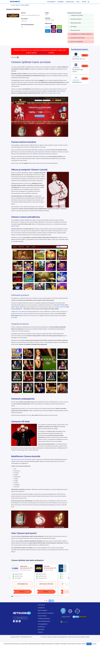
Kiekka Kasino (23, 566)
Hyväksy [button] (89, 644)
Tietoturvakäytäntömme (44, 621)
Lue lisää (94, 644)
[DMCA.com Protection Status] (79, 617)
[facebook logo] (14, 621)
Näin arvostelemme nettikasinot (46, 613)
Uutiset (84, 2)
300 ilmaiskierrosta (22, 584)
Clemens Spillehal (25, 5)
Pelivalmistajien (15, 229)
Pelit (78, 2)
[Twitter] (52, 601)
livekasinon (39, 334)
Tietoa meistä (41, 605)
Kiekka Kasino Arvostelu (25, 570)
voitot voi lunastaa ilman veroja (52, 93)
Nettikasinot (51, 2)
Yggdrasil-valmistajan (38, 154)
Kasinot (18, 5)
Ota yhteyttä (41, 608)
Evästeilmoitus (41, 627)
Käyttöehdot (41, 629)
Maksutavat (70, 2)
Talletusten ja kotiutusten (17, 459)
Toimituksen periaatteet (44, 619)
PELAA (84, 55)
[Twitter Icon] (20, 621)
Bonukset (61, 2)
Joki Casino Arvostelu (48, 570)
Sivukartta (40, 632)
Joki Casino (47, 566)
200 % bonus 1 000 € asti (46, 584)
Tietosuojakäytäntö (43, 624)
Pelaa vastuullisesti (42, 610)
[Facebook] (50, 601)
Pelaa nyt (21, 592)
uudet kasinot (42, 52)
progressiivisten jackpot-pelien (18, 314)
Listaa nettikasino (42, 616)
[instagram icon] (17, 621)
